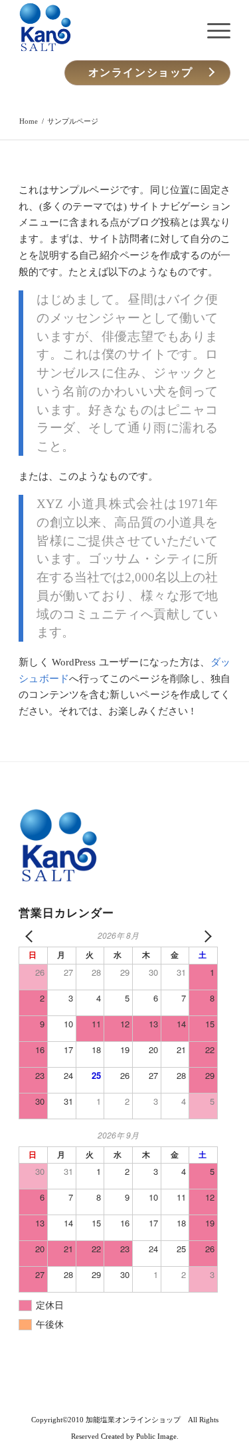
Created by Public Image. (140, 1436)
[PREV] (31, 935)
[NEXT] (205, 935)
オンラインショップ (140, 72)
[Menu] (212, 30)
